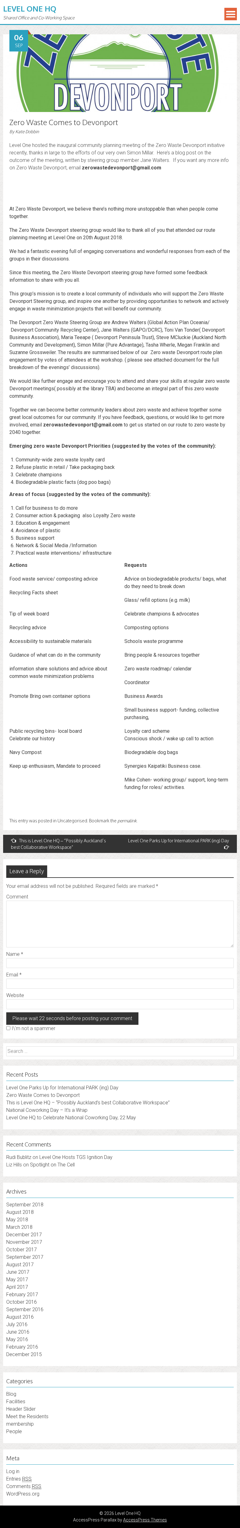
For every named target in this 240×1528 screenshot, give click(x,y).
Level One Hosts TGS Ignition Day (75, 1157)
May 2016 (17, 1339)
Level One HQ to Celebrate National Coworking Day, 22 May (71, 1118)
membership (20, 1424)
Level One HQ (29, 8)
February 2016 (22, 1347)
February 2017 (22, 1294)
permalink (127, 820)
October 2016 (21, 1302)
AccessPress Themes (145, 1519)
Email (14, 975)
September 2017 (24, 1257)
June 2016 (17, 1332)
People (14, 1431)
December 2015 (24, 1354)
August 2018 (20, 1212)
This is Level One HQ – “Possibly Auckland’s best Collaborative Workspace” (58, 844)
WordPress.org (22, 1494)
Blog (11, 1394)
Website (15, 995)
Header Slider (21, 1409)
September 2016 (24, 1309)
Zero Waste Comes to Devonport (43, 1095)
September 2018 (24, 1205)
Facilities (15, 1401)
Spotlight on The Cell (52, 1165)
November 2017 (24, 1242)
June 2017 (17, 1272)
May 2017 (17, 1279)
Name (14, 954)
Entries (19, 1479)
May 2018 (17, 1220)
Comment (17, 897)
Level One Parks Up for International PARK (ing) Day (178, 840)
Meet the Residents (27, 1416)
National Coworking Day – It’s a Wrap (47, 1110)
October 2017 (21, 1250)
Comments (23, 1486)
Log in (12, 1471)
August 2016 (20, 1317)
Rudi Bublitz (18, 1157)
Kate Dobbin (27, 131)
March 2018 (19, 1227)
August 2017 (20, 1265)
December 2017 (24, 1235)
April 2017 (17, 1287)
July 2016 (17, 1324)
